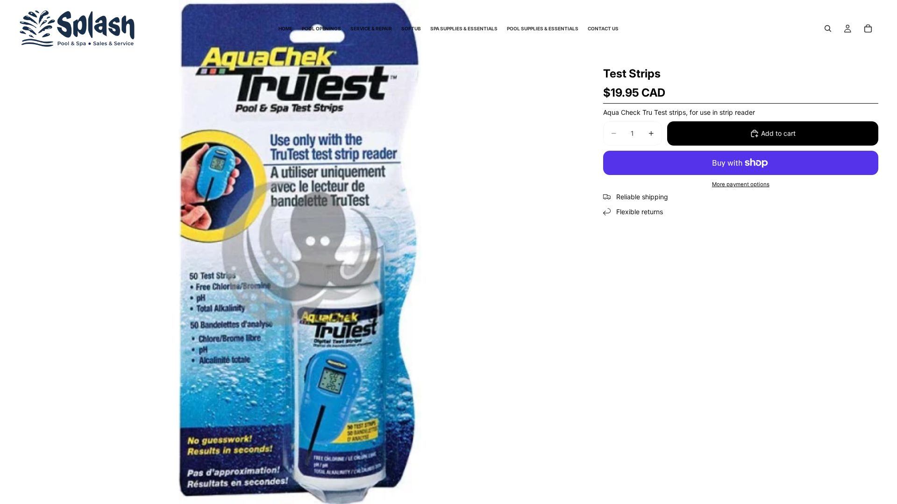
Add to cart (778, 133)
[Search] (828, 28)
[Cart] (868, 28)
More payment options (740, 184)
